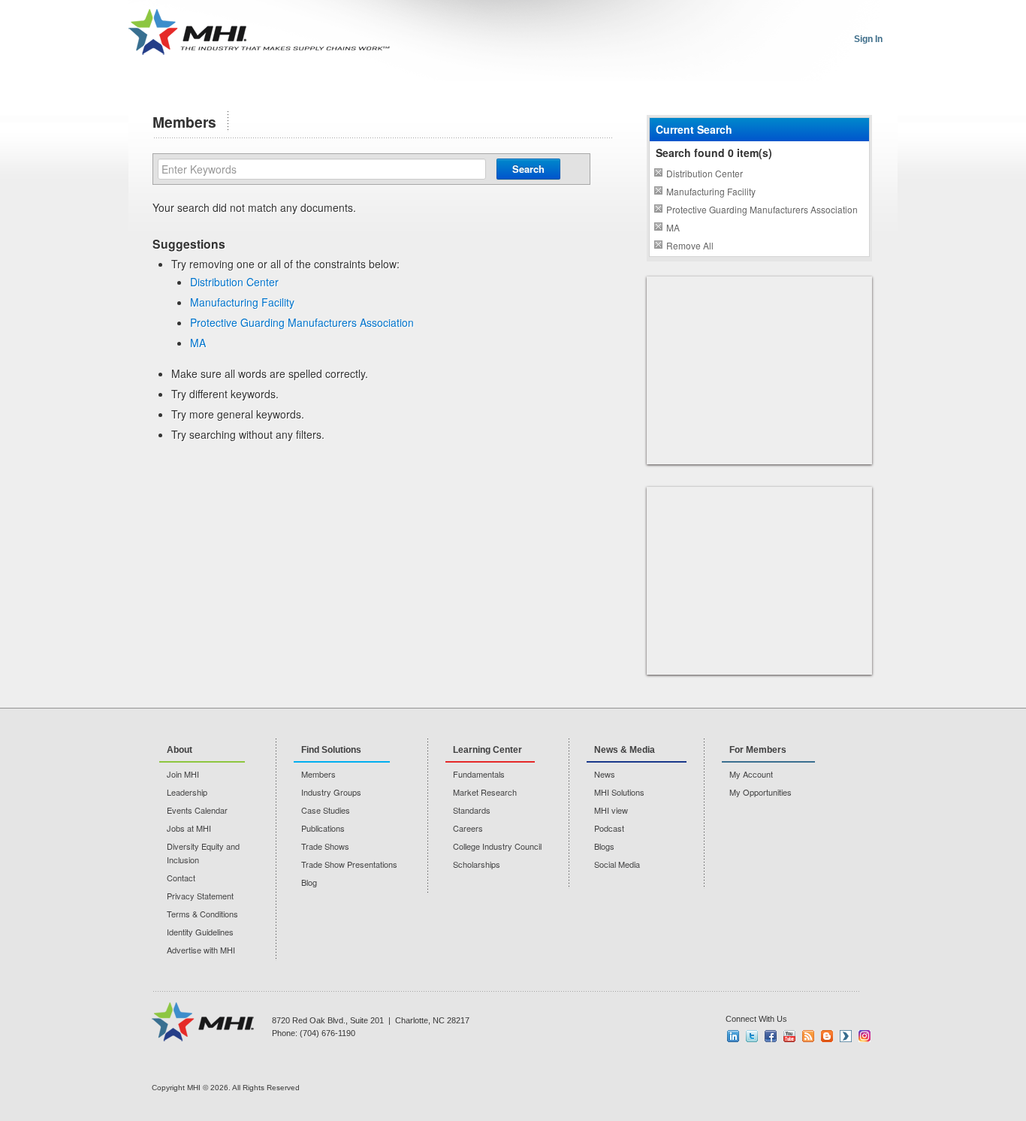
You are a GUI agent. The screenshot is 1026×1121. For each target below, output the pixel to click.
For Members (757, 750)
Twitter (752, 1036)
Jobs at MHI (189, 828)
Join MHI (183, 774)
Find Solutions (331, 750)
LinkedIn (733, 1036)
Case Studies (325, 810)
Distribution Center (234, 281)
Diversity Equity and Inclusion (203, 853)
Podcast (609, 828)
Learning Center (487, 750)
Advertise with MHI (201, 950)
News (604, 774)
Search (528, 169)
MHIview (846, 1036)
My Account (751, 774)
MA (198, 342)
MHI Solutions (619, 792)
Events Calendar (197, 810)
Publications (323, 828)
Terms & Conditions (202, 914)
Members (318, 774)
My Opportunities (760, 792)
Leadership (187, 792)
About (179, 750)
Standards (471, 810)
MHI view (611, 810)
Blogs (604, 846)
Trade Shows (325, 846)
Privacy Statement (200, 896)
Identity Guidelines (200, 932)
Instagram (865, 1036)
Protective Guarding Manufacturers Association (302, 322)
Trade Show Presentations (349, 864)
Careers (468, 828)
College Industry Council (497, 846)
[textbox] (322, 169)
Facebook (771, 1036)
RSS (808, 1036)
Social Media (617, 864)
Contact (181, 878)
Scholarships (476, 864)
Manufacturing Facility (242, 302)
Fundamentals (479, 774)
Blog (309, 882)
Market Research (485, 792)
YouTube (789, 1036)
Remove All (690, 245)
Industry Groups (331, 792)
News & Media (624, 750)
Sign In (868, 39)
